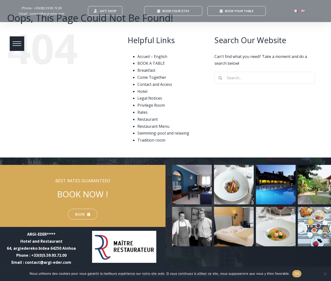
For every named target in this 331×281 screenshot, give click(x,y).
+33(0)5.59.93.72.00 (48, 8)
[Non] (325, 273)
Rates (142, 112)
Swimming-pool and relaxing (163, 133)
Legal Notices (149, 98)
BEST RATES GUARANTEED (82, 181)
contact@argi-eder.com (47, 13)
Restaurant (147, 119)
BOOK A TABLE (151, 63)
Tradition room (151, 140)
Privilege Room (151, 105)
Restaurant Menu (153, 126)
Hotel (142, 91)
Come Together (151, 77)
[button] (17, 43)
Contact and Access (154, 84)
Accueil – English (152, 56)
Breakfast (146, 70)
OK (297, 273)
